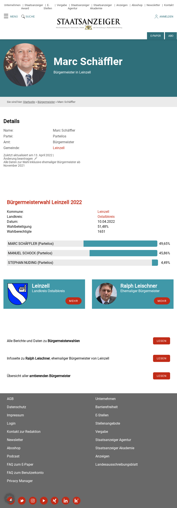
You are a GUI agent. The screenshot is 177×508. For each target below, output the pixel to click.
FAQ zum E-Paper (20, 464)
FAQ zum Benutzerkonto (25, 473)
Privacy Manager (20, 481)
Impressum (15, 415)
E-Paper (155, 35)
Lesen (162, 340)
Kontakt (169, 5)
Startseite (29, 102)
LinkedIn (65, 500)
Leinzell (59, 148)
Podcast (13, 456)
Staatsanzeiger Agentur (113, 440)
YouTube (43, 500)
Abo (170, 35)
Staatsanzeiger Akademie (101, 6)
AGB (10, 399)
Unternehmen (12, 5)
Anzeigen (122, 5)
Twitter (21, 500)
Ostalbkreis (106, 217)
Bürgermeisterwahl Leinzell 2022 (44, 202)
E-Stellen (48, 6)
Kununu (76, 500)
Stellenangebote (107, 423)
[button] (9, 498)
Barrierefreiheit (106, 407)
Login (11, 423)
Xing (54, 500)
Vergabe (62, 5)
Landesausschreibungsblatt (116, 464)
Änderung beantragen (18, 158)
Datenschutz (16, 407)
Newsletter (153, 5)
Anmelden (166, 16)
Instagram (32, 500)
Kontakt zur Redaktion (24, 432)
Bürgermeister (46, 102)
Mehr (73, 301)
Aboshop (137, 5)
